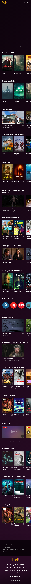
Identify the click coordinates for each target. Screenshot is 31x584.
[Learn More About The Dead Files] (24, 264)
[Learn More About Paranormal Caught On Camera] (24, 442)
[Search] (24, 2)
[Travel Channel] (4, 2)
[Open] (27, 2)
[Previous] (2, 24)
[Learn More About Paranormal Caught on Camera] (24, 211)
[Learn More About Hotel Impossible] (24, 128)
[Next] (28, 24)
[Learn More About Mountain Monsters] (24, 361)
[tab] (20, 46)
